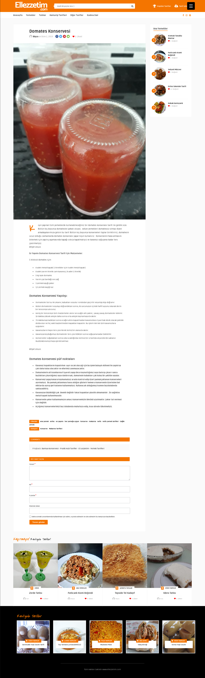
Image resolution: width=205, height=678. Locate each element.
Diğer (37, 588)
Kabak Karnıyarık (175, 103)
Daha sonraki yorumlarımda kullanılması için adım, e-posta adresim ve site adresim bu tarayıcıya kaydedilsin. (73, 517)
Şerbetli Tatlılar (126, 588)
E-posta (32, 495)
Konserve (44, 429)
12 (171, 89)
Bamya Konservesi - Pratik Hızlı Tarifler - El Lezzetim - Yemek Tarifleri (73, 448)
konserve (84, 421)
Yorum (32, 464)
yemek (31, 425)
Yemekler (30, 15)
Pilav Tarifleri (106, 641)
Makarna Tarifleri (55, 429)
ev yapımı (59, 421)
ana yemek (44, 421)
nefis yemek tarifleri (111, 421)
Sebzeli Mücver (174, 69)
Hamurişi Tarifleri (58, 15)
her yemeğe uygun (72, 421)
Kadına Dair (92, 15)
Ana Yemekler (81, 588)
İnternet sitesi (34, 506)
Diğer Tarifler (76, 15)
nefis (99, 421)
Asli (27, 599)
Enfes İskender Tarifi (177, 86)
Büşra (35, 36)
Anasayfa (17, 15)
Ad (30, 484)
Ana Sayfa (143, 641)
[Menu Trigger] (191, 6)
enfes (52, 421)
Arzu (161, 599)
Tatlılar (42, 15)
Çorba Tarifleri (70, 641)
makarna (92, 421)
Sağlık (122, 421)
